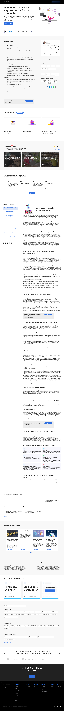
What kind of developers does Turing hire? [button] (33, 500)
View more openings (50, 590)
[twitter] (51, 87)
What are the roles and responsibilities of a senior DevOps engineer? (10, 217)
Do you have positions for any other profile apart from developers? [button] (33, 512)
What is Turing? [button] (9, 500)
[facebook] (47, 87)
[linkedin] (49, 87)
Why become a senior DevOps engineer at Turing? (9, 233)
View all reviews (57, 149)
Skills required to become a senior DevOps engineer (10, 225)
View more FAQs (6, 516)
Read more (10, 549)
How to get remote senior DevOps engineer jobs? (10, 229)
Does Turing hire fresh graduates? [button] (50, 511)
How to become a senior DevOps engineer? (10, 221)
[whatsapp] (54, 87)
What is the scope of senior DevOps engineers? (9, 212)
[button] (50, 48)
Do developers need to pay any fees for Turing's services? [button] (51, 506)
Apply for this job (8, 23)
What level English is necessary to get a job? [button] (32, 506)
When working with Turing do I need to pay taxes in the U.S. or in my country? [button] (14, 512)
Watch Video (20, 112)
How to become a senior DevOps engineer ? (10, 208)
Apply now (29, 100)
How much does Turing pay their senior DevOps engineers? (10, 237)
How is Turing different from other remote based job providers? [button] (52, 501)
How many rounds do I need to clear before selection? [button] (12, 506)
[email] (56, 87)
